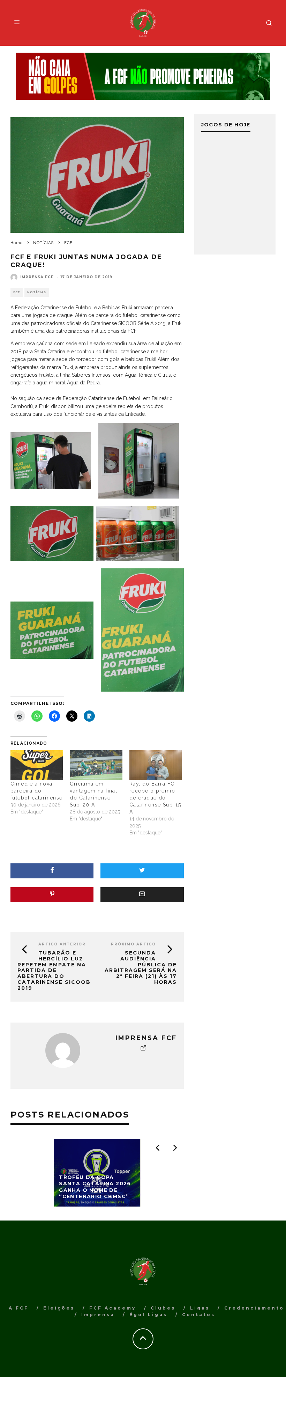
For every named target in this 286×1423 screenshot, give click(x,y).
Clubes (163, 1308)
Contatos (198, 1314)
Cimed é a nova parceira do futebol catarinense (36, 791)
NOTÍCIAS (36, 292)
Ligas (200, 1308)
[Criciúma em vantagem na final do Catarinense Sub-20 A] (96, 765)
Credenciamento (254, 1308)
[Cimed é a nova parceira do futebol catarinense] (36, 765)
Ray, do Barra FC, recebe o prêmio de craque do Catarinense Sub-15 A (155, 797)
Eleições (59, 1308)
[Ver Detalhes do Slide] (143, 76)
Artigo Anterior (62, 944)
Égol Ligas (148, 1314)
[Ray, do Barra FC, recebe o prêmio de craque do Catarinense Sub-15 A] (155, 765)
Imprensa (98, 1314)
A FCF (19, 1308)
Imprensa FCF (37, 277)
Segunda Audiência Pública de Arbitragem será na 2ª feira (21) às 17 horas (141, 967)
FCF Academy (112, 1308)
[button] (50, 460)
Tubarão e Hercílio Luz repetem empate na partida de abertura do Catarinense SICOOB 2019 (54, 970)
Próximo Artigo (133, 944)
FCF (16, 292)
